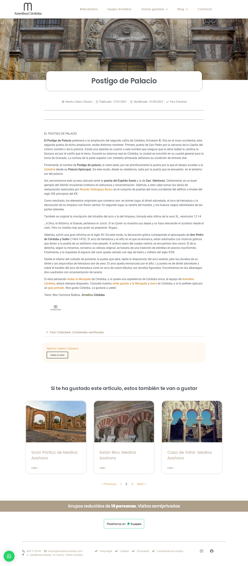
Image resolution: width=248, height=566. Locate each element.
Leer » (34, 468)
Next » (141, 484)
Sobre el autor (57, 355)
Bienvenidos (89, 9)
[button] (124, 332)
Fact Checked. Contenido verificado (77, 332)
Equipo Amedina (119, 9)
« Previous (109, 484)
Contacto (205, 9)
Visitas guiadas (152, 9)
